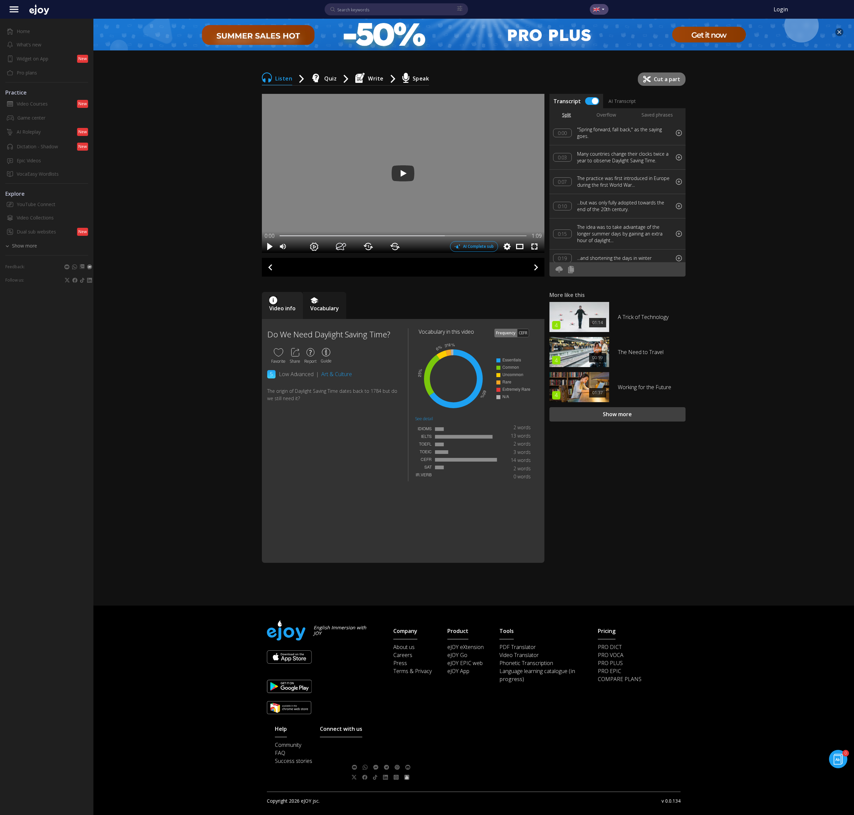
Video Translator (519, 655)
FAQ (280, 753)
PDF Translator (517, 647)
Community (288, 745)
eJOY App (458, 671)
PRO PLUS (610, 663)
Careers (402, 655)
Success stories (293, 761)
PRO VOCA (610, 655)
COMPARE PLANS (620, 679)
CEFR (523, 333)
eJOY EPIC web (465, 663)
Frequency (505, 333)
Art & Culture (336, 374)
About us (404, 647)
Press (400, 663)
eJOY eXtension (465, 647)
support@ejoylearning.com (398, 747)
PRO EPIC (609, 671)
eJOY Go (457, 655)
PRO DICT (610, 647)
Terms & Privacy (412, 671)
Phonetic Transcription (526, 663)
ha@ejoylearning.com (394, 757)
